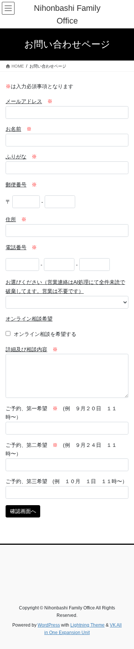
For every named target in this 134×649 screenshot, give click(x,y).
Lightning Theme (87, 625)
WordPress (49, 625)
